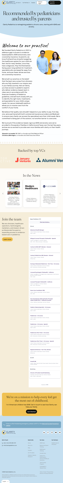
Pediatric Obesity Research (32, 456)
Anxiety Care (43, 453)
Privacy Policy (50, 472)
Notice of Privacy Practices (46, 473)
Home (29, 443)
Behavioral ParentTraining (44, 446)
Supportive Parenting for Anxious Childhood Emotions (44, 458)
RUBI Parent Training (42, 450)
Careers (33, 2)
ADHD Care (42, 443)
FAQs (29, 447)
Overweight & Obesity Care (43, 467)
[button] (18, 2)
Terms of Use (43, 472)
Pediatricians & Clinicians (55, 444)
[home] (9, 3)
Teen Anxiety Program (43, 463)
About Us (30, 445)
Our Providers (31, 452)
